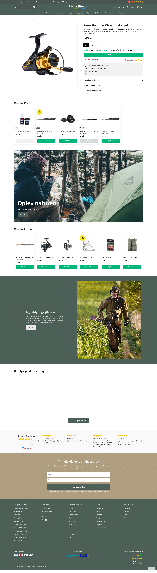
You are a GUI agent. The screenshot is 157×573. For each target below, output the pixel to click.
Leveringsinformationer (93, 85)
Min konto (127, 508)
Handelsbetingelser (102, 521)
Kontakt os (99, 508)
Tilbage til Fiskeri (79, 421)
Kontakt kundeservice (92, 90)
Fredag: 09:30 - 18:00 (20, 534)
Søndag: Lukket (18, 541)
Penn (27, 103)
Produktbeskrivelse (91, 80)
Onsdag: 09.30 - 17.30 (20, 528)
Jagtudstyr (80, 13)
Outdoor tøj (47, 13)
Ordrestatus (127, 511)
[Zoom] (45, 54)
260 (86, 45)
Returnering (127, 518)
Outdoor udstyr (60, 13)
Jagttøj (70, 13)
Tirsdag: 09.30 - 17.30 (20, 525)
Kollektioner (23, 20)
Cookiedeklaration (102, 528)
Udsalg (121, 13)
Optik (97, 13)
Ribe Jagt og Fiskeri (23, 566)
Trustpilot (99, 518)
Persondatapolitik (101, 524)
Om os (98, 511)
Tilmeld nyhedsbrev (78, 487)
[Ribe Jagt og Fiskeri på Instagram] (42, 520)
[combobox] (25, 7)
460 (97, 45)
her (76, 493)
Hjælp (126, 515)
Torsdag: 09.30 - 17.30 (20, 531)
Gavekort (112, 13)
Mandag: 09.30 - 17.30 (20, 521)
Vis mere (22, 214)
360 (92, 45)
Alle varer (37, 13)
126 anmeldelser (29, 444)
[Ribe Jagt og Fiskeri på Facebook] (46, 520)
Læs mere (92, 33)
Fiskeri (89, 13)
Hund (104, 13)
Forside (16, 20)
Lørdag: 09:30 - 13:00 (20, 538)
